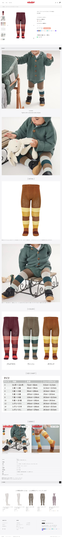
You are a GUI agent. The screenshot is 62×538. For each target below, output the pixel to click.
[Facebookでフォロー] (2, 529)
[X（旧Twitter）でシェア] (39, 37)
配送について (18, 526)
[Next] (34, 25)
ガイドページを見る (20, 474)
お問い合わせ (28, 524)
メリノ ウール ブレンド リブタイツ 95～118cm (19, 507)
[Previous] (8, 25)
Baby (3, 2)
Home (4, 6)
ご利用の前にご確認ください (41, 35)
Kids (6, 2)
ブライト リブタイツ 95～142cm (30, 507)
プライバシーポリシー (8, 536)
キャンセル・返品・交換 (19, 527)
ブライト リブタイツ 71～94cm (42, 507)
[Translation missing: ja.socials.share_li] (37, 37)
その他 (17, 529)
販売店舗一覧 (4, 526)
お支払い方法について (19, 524)
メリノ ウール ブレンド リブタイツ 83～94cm (8, 507)
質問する (48, 35)
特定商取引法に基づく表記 (16, 536)
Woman (10, 2)
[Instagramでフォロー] (4, 529)
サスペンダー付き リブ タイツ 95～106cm (54, 507)
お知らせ (3, 524)
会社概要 (2, 536)
